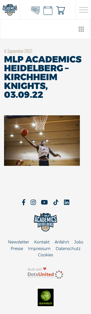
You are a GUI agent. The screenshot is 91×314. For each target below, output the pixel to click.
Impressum (39, 248)
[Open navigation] (83, 10)
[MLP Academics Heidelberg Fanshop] (60, 10)
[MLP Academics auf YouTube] (44, 203)
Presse (17, 248)
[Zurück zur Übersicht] (81, 29)
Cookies (45, 255)
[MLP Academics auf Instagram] (33, 203)
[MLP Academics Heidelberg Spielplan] (48, 10)
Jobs (78, 242)
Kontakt (42, 242)
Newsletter (18, 242)
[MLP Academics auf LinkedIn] (66, 203)
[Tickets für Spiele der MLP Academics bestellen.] (35, 10)
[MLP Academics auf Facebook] (24, 203)
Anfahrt (62, 242)
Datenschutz (68, 248)
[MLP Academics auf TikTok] (56, 203)
